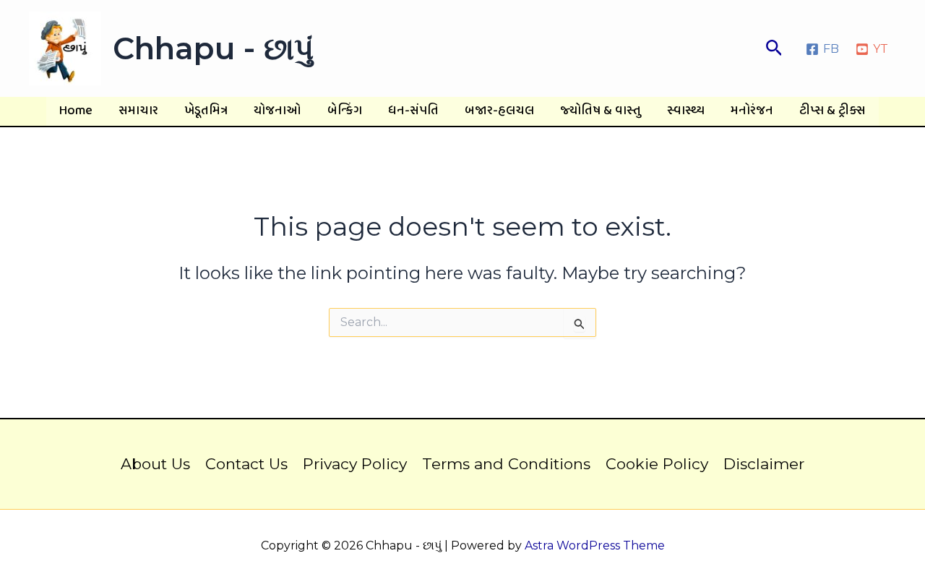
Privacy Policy (355, 464)
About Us (155, 464)
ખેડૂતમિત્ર (206, 110)
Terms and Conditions (506, 464)
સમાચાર (138, 110)
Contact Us (246, 464)
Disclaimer (763, 464)
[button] (774, 48)
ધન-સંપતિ (413, 110)
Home (75, 110)
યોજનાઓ (277, 110)
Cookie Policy (657, 464)
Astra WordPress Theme (595, 545)
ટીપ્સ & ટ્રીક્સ (832, 110)
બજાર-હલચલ (499, 110)
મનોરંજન (752, 110)
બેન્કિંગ (344, 110)
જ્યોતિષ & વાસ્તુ (600, 110)
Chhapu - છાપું (213, 48)
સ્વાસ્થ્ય (686, 110)
